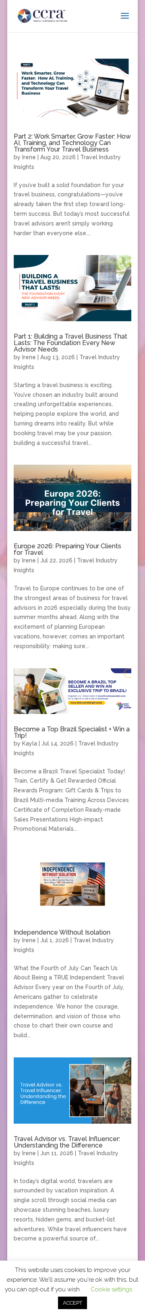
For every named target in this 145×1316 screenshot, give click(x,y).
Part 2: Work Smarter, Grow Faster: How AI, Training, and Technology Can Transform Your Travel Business (72, 143)
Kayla (29, 743)
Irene (29, 157)
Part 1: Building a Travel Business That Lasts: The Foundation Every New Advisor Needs (70, 343)
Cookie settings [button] (111, 1289)
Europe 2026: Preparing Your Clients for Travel (67, 549)
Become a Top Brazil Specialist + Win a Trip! (72, 732)
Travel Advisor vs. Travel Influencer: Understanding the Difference (67, 1142)
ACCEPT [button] (72, 1303)
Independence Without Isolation (62, 932)
